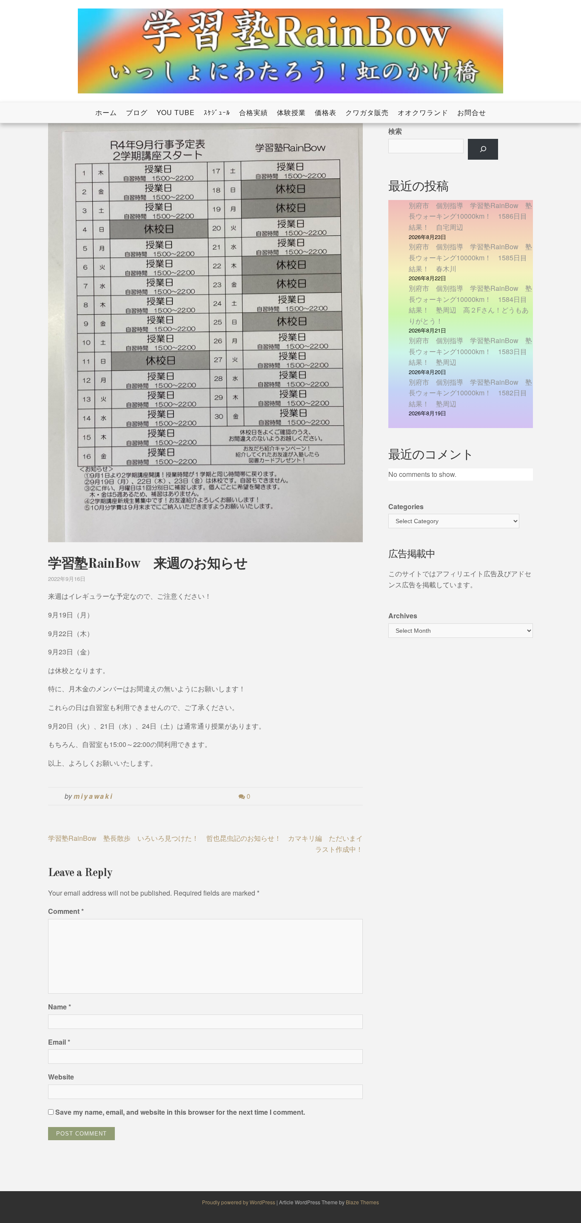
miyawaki (93, 796)
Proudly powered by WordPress (239, 1202)
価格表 (325, 112)
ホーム (106, 112)
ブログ (137, 112)
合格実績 (253, 112)
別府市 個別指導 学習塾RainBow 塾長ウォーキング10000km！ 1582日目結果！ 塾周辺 (470, 393)
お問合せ (471, 112)
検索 (395, 131)
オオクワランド (423, 112)
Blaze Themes (362, 1202)
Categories (406, 506)
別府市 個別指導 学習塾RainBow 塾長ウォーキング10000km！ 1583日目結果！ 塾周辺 (470, 351)
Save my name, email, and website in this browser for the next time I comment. (180, 1112)
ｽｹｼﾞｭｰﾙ (217, 112)
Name (59, 1007)
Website (61, 1077)
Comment (66, 911)
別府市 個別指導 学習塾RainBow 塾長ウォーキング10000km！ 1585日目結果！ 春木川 (470, 257)
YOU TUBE (176, 112)
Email (59, 1042)
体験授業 (291, 112)
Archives (402, 615)
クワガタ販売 (367, 112)
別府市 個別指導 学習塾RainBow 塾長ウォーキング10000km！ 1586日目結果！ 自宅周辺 (470, 216)
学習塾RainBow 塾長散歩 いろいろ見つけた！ (123, 838)
